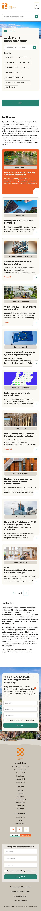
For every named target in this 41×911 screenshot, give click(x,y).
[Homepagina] (5, 31)
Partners (20, 796)
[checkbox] (10, 57)
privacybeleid (28, 720)
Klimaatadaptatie (20, 770)
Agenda (20, 793)
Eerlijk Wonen (20, 823)
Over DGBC (20, 806)
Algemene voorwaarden (20, 891)
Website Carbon (25, 835)
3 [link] (18, 593)
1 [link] (13, 593)
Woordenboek (20, 800)
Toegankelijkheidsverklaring (20, 887)
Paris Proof (20, 776)
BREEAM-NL (20, 782)
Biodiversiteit (20, 779)
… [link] (19, 593)
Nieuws (20, 790)
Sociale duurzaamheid (20, 767)
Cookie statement (20, 901)
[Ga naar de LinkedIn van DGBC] (12, 829)
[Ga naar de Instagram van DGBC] (19, 829)
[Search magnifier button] (36, 16)
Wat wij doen (20, 803)
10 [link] (21, 593)
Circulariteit (20, 773)
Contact (20, 809)
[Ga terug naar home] (9, 6)
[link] (25, 593)
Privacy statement (20, 896)
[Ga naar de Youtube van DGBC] (26, 829)
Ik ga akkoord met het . (20, 720)
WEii (20, 820)
